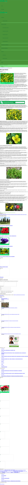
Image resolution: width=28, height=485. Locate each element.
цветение (14, 212)
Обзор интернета (5, 58)
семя (12, 212)
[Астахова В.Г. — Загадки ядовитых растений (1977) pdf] (2, 438)
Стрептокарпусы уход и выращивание (6, 246)
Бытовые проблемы (4, 48)
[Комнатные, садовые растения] (3, 13)
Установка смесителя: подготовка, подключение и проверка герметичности (10, 327)
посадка (5, 472)
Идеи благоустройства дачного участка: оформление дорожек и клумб (10, 314)
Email (1, 288)
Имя (0, 287)
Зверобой (2, 299)
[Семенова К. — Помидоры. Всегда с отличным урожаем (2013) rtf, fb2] (2, 468)
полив (10, 212)
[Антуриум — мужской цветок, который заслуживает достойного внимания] (4, 400)
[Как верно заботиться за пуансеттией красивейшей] (4, 392)
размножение (8, 472)
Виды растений (3, 24)
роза (10, 472)
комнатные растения (18, 471)
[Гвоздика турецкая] (4, 446)
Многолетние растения (6, 27)
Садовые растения (5, 41)
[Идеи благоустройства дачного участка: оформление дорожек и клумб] (5, 313)
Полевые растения (5, 34)
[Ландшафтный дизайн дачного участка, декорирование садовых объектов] (4, 415)
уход (13, 472)
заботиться (12, 471)
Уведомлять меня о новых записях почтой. (6, 292)
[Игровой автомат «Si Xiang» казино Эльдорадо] (4, 423)
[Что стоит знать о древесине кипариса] (5, 224)
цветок (19, 472)
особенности (24, 471)
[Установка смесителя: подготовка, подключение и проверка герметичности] (5, 326)
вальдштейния (2, 212)
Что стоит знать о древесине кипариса (6, 225)
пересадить (1, 472)
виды (7, 471)
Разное (2, 51)
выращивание (9, 471)
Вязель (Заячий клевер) (4, 266)
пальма (26, 471)
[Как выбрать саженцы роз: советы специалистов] (4, 234)
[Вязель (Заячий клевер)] (4, 265)
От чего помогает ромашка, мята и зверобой (7, 256)
